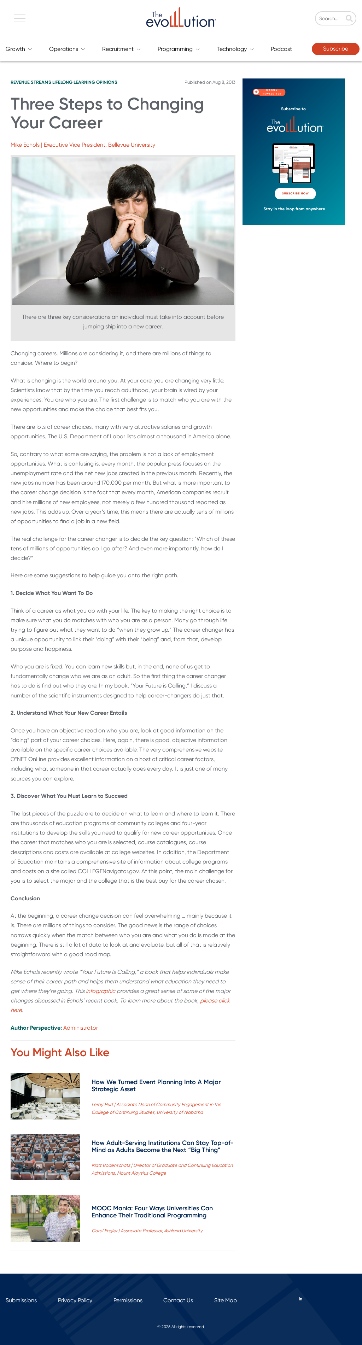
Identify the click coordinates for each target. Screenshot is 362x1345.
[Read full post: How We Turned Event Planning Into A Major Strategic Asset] (45, 1097)
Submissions (21, 1300)
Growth (15, 49)
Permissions (127, 1300)
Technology (232, 49)
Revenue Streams (31, 82)
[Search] (349, 19)
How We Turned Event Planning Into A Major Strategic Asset (156, 1085)
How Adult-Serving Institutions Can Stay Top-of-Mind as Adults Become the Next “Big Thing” (163, 1146)
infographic (100, 991)
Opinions (106, 82)
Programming (175, 49)
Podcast (281, 49)
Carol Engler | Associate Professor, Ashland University (147, 1230)
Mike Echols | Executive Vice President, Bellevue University (83, 144)
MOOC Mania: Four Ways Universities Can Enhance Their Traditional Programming (152, 1211)
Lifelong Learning (73, 82)
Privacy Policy (75, 1300)
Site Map (225, 1300)
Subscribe (335, 48)
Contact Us (178, 1300)
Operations (63, 49)
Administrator (80, 1027)
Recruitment (118, 49)
